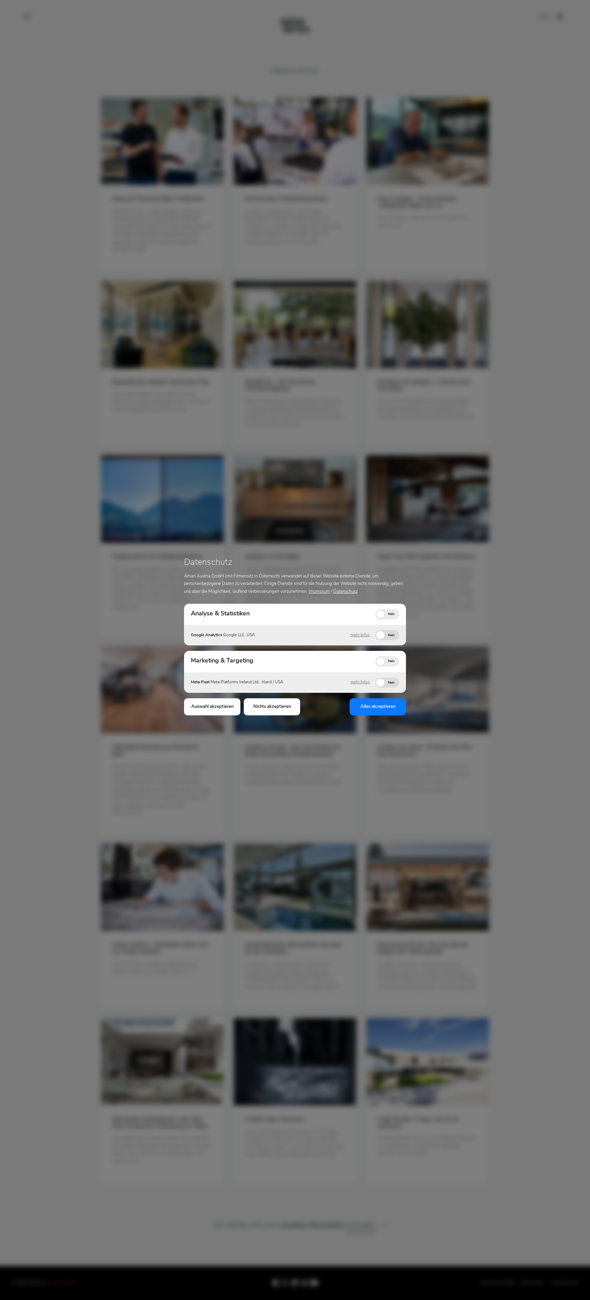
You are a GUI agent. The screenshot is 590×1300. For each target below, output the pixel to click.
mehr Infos (360, 635)
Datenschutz (345, 591)
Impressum (319, 591)
